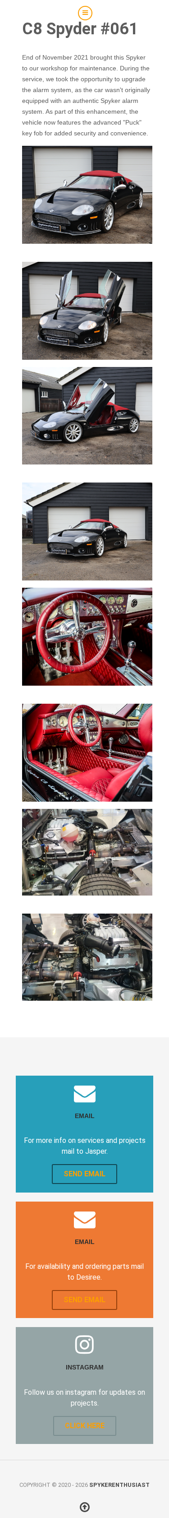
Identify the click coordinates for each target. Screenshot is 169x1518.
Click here (85, 1425)
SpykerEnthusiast (119, 1484)
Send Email (84, 1174)
